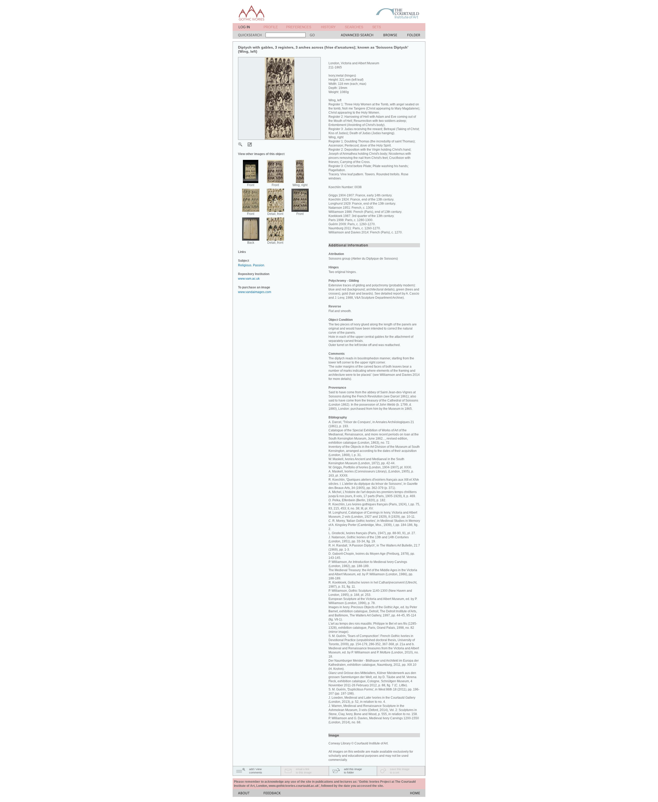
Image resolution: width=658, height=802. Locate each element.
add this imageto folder (353, 771)
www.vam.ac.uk (249, 278)
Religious (244, 265)
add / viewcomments (255, 771)
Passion (258, 265)
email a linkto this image (304, 771)
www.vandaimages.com (254, 292)
